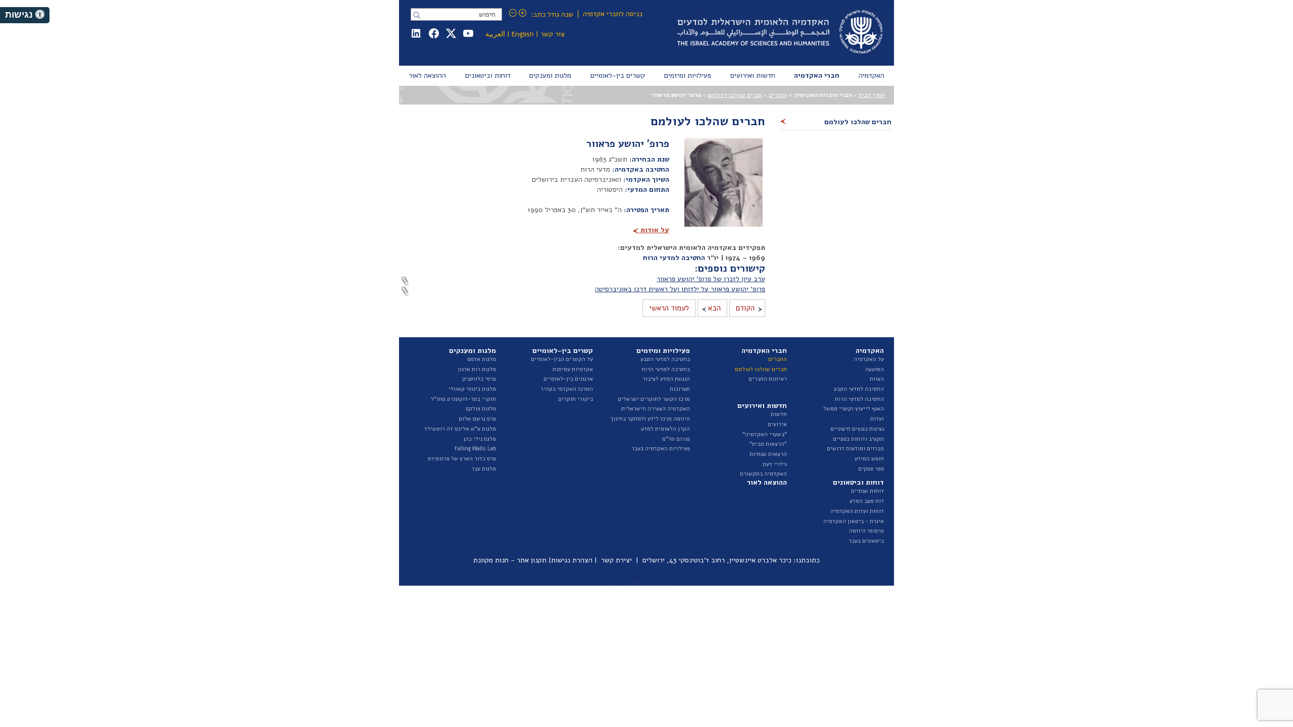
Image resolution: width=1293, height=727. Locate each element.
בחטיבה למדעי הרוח (665, 369)
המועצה (874, 369)
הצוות (877, 379)
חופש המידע (869, 458)
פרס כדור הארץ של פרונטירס (462, 458)
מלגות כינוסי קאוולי (472, 389)
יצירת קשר (616, 560)
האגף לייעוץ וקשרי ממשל (853, 408)
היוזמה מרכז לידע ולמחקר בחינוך (650, 419)
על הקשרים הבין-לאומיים (562, 359)
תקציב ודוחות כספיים (858, 439)
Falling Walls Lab (475, 448)
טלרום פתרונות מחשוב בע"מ (646, 583)
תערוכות (680, 389)
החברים (778, 95)
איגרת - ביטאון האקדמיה (853, 521)
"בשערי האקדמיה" (764, 434)
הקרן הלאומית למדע (665, 429)
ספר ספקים (871, 469)
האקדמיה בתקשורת (763, 474)
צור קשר (552, 34)
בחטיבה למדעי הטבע (665, 359)
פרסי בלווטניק (479, 379)
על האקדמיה (869, 359)
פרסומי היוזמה (866, 531)
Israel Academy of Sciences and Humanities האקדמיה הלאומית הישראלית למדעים (778, 33)
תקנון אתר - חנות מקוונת (509, 560)
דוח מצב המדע (867, 501)
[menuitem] (871, 76)
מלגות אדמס (481, 359)
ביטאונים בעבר (866, 541)
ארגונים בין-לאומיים (568, 379)
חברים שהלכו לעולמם (735, 95)
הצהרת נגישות (571, 560)
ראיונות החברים (768, 379)
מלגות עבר (483, 469)
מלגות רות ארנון (477, 369)
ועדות (877, 419)
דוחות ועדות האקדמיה (857, 511)
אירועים (777, 424)
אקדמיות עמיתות (573, 369)
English (523, 34)
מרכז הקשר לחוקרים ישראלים (654, 399)
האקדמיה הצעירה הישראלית (655, 408)
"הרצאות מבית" (768, 444)
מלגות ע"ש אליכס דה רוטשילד (460, 429)
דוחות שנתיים (867, 491)
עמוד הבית (872, 95)
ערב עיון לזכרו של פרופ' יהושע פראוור (711, 279)
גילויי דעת (775, 464)
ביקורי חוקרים (575, 399)
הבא (714, 308)
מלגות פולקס (481, 408)
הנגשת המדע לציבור (666, 379)
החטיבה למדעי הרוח (674, 258)
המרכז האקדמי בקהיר (566, 389)
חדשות (779, 414)
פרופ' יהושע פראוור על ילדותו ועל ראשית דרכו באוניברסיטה (680, 289)
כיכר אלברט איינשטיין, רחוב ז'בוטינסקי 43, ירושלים (716, 560)
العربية (495, 34)
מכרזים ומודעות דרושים (855, 448)
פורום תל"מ (676, 439)
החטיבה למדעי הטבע (859, 389)
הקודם (745, 308)
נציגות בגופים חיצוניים (857, 429)
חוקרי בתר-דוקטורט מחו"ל (463, 399)
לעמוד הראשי (669, 308)
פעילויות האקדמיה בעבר (660, 448)
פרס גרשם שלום (477, 419)
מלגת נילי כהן (479, 439)
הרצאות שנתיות (768, 454)
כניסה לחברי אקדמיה (612, 14)
